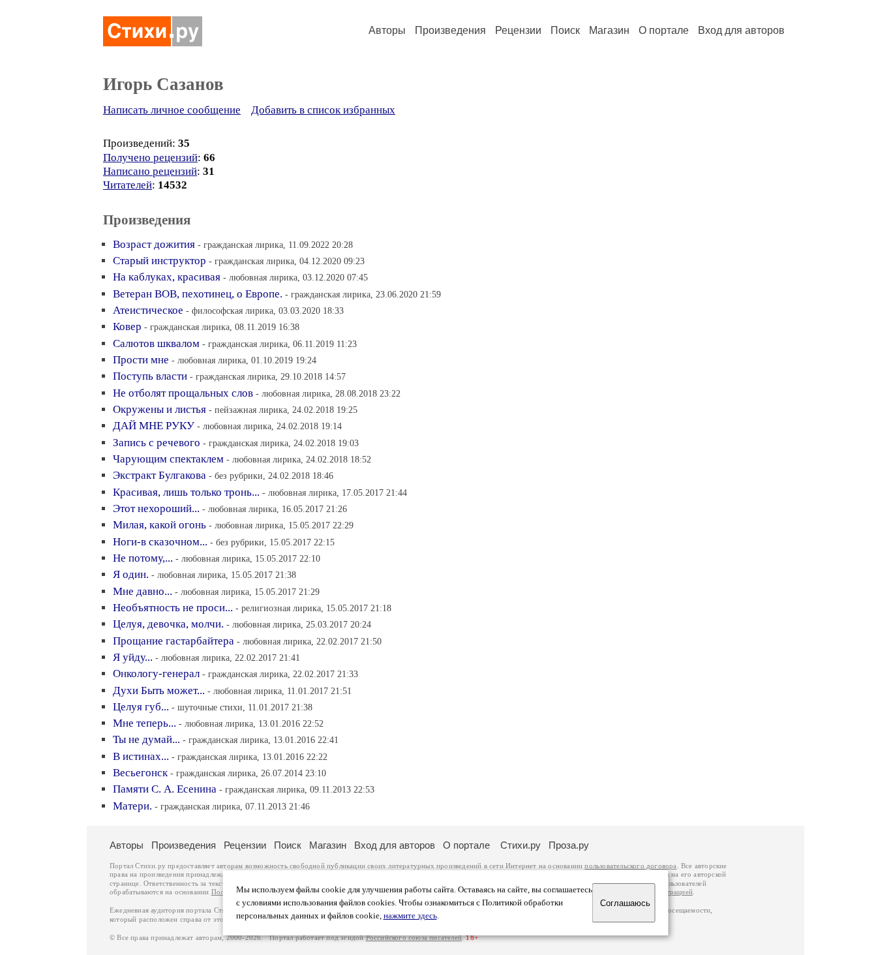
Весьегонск (140, 772)
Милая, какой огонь (159, 525)
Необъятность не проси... (173, 607)
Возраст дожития (154, 244)
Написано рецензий (150, 171)
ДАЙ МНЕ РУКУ (153, 425)
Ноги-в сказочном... (160, 542)
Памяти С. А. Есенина (165, 789)
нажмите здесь (410, 915)
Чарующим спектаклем (168, 459)
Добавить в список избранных (323, 110)
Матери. (132, 806)
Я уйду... (133, 657)
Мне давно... (142, 591)
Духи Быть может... (159, 690)
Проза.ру (569, 845)
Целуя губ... (141, 707)
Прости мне (141, 360)
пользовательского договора (630, 866)
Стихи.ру (520, 845)
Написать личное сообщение (172, 110)
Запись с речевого (156, 442)
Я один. (131, 574)
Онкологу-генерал (156, 673)
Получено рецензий (150, 157)
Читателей (127, 185)
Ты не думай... (146, 739)
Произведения (450, 30)
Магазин (609, 30)
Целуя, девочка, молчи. (168, 624)
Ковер (127, 326)
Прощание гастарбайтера (173, 641)
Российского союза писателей (414, 937)
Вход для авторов (741, 30)
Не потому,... (143, 558)
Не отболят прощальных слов (183, 393)
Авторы (387, 30)
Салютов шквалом (156, 343)
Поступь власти (150, 376)
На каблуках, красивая (166, 277)
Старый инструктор (159, 260)
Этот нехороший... (156, 508)
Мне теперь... (144, 723)
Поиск (565, 30)
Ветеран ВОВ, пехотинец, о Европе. (197, 294)
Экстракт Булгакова (159, 475)
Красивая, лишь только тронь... (186, 492)
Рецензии (518, 30)
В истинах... (141, 756)
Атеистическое (148, 310)
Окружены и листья (159, 409)
